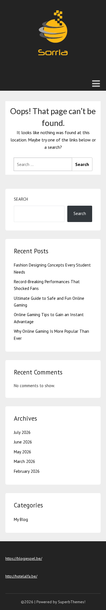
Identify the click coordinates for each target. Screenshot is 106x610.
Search (21, 199)
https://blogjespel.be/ (23, 558)
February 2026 (27, 471)
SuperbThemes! (71, 601)
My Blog (21, 519)
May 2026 (22, 451)
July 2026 (22, 432)
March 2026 (24, 461)
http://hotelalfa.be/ (21, 576)
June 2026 (23, 442)
